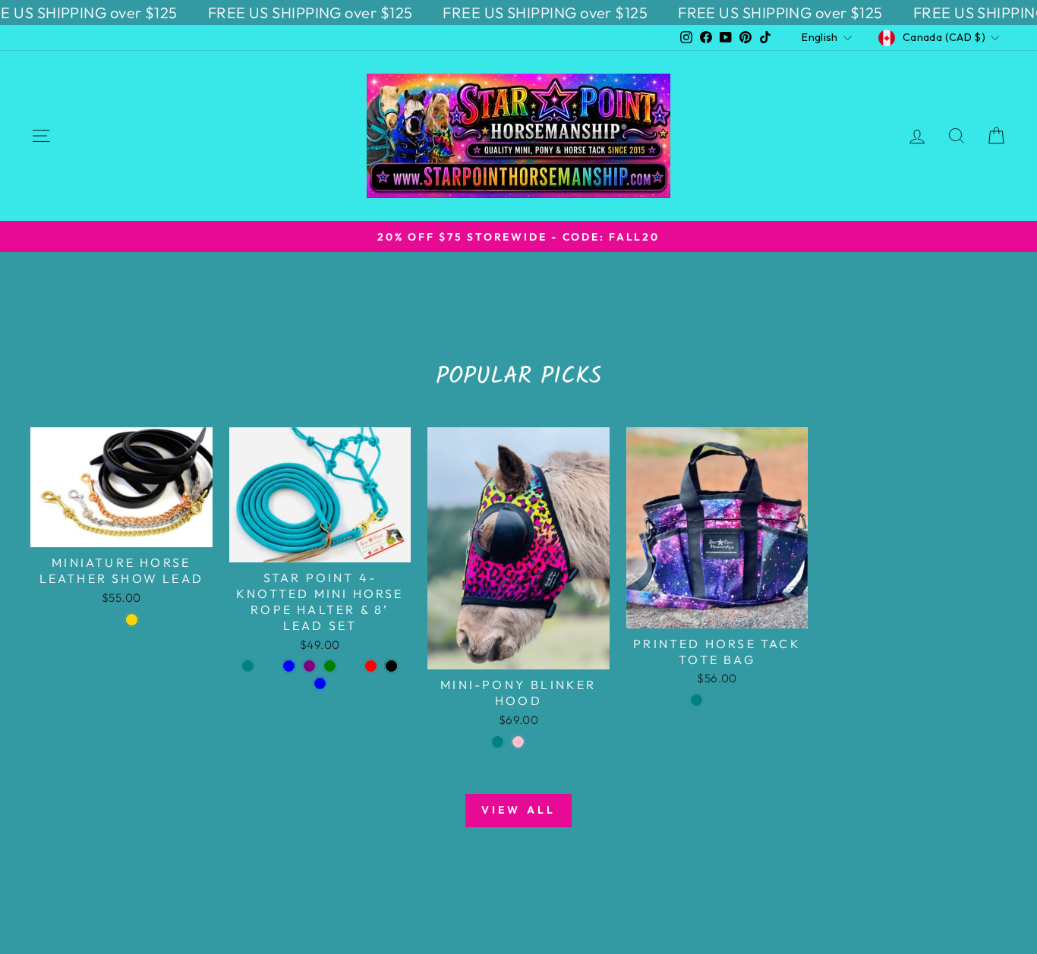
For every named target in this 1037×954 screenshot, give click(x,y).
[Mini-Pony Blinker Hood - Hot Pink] (518, 742)
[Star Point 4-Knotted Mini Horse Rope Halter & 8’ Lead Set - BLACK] (391, 666)
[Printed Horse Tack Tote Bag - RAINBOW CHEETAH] (717, 700)
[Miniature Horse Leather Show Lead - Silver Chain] (111, 619)
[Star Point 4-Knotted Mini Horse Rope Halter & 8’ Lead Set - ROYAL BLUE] (289, 666)
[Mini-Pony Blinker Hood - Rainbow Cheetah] (538, 742)
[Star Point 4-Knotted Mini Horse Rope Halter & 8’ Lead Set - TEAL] (248, 666)
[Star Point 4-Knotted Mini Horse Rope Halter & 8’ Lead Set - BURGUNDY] (350, 666)
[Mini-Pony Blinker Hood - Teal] (497, 742)
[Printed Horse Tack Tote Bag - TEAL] (696, 700)
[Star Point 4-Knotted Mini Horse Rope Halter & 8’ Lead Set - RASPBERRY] (268, 666)
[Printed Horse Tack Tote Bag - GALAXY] (737, 700)
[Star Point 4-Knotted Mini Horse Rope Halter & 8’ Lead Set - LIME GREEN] (330, 666)
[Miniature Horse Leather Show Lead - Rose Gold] (132, 619)
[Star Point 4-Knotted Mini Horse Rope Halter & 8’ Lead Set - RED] (371, 666)
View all (518, 810)
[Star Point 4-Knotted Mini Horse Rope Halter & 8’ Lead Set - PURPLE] (309, 666)
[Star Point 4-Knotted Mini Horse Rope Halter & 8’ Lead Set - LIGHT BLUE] (320, 683)
